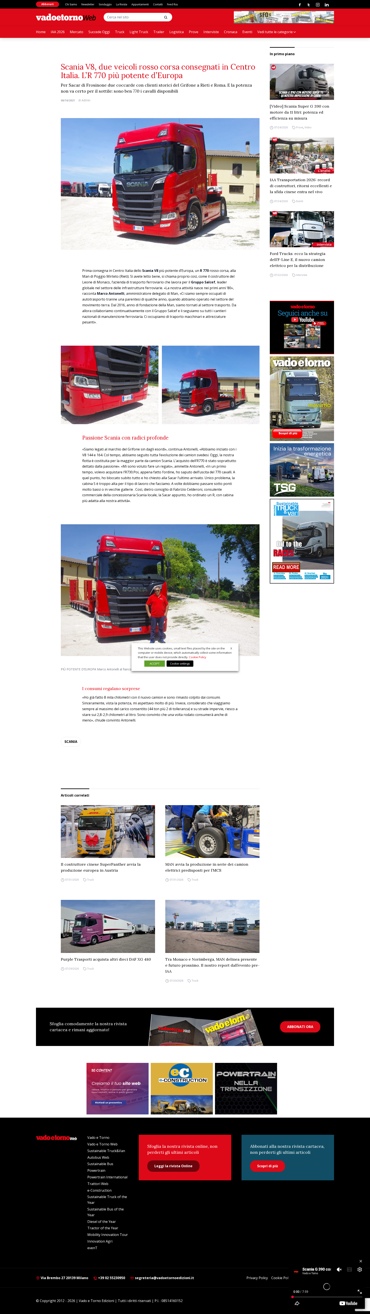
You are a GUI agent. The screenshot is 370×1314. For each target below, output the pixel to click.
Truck (119, 32)
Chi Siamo (71, 4)
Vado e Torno (98, 1137)
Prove (193, 32)
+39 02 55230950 (111, 1277)
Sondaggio (105, 4)
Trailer (158, 32)
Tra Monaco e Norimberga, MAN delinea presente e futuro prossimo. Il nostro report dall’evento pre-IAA (212, 965)
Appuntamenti (140, 4)
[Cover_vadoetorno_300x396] (302, 398)
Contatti (158, 4)
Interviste (211, 32)
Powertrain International (107, 1177)
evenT (92, 1248)
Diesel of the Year (101, 1221)
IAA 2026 (58, 32)
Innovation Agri (99, 1241)
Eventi (247, 32)
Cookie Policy (281, 1277)
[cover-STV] (302, 541)
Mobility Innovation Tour (107, 1234)
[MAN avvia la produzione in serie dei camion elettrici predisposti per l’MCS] (212, 831)
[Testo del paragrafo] (284, 17)
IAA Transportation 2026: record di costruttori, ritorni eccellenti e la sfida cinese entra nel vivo (301, 185)
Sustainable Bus (100, 1163)
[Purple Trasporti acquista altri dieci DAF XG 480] (108, 926)
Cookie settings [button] (180, 663)
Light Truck (139, 32)
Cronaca (230, 32)
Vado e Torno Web (102, 1144)
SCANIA (70, 741)
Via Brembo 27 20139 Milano (64, 1277)
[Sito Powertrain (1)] (246, 1089)
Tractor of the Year (102, 1228)
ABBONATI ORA (300, 1026)
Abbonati (47, 4)
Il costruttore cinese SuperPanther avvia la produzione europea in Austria (101, 867)
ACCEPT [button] (155, 663)
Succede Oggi (99, 32)
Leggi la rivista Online (173, 1166)
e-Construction (99, 1190)
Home (41, 32)
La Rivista (121, 4)
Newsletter (87, 4)
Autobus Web (98, 1157)
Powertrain (96, 1170)
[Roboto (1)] (302, 327)
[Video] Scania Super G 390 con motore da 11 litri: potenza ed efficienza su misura (299, 112)
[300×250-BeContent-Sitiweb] (118, 1089)
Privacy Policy (257, 1277)
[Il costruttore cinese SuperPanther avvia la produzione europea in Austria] (108, 831)
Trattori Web (97, 1183)
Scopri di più (267, 1166)
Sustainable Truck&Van (106, 1150)
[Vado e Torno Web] (66, 17)
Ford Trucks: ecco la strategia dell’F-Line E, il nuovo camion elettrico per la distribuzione (297, 259)
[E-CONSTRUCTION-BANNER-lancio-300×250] (182, 1089)
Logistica (176, 32)
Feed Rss (172, 4)
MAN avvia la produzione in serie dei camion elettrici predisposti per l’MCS (206, 867)
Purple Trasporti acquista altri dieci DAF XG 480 (106, 959)
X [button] (231, 648)
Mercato (76, 32)
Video (308, 127)
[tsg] (302, 470)
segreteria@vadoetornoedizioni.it (164, 1277)
